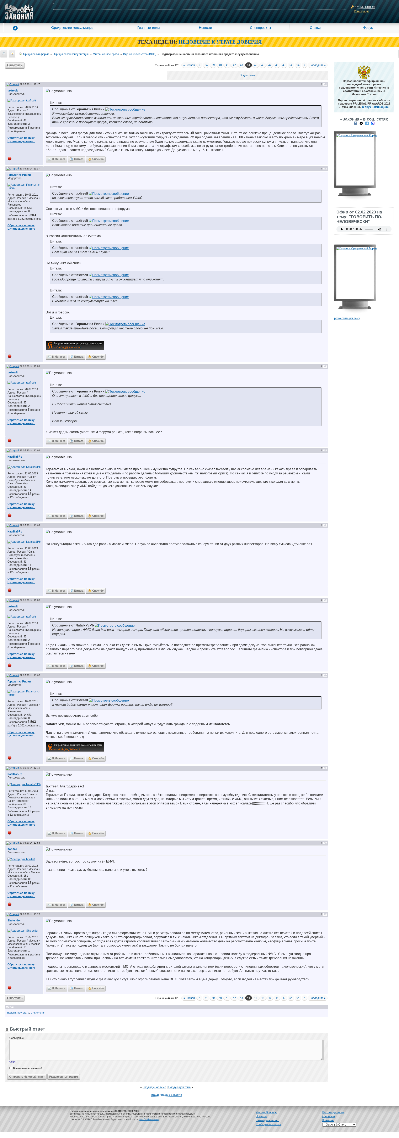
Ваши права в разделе (166, 1094)
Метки (10, 1007)
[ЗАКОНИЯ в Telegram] (367, 123)
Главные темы (148, 27)
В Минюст (58, 159)
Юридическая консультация (71, 54)
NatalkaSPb (14, 456)
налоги (11, 1012)
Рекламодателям (333, 1112)
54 (290, 65)
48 (276, 65)
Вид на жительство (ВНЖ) (139, 54)
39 (213, 65)
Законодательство (267, 1120)
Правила (261, 1116)
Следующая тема (179, 1087)
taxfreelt (12, 90)
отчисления (38, 1012)
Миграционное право (106, 54)
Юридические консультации (72, 27)
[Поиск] (3, 53)
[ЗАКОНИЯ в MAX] (372, 123)
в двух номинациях (375, 106)
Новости (205, 27)
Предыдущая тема (154, 1087)
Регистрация (361, 11)
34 (206, 65)
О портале (328, 1116)
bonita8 (12, 848)
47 (269, 65)
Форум (368, 27)
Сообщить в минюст (268, 1124)
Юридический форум (35, 54)
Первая (189, 65)
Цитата (78, 159)
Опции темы (247, 75)
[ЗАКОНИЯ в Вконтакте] (355, 123)
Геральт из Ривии (19, 174)
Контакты (328, 1120)
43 (241, 65)
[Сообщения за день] (12, 53)
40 (220, 65)
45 (255, 65)
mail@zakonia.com (149, 1119)
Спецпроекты (260, 27)
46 (262, 65)
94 (298, 65)
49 (283, 65)
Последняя (317, 65)
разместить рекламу (347, 318)
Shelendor (14, 920)
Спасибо (98, 159)
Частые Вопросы (266, 1112)
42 (234, 65)
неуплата (23, 1012)
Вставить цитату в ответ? (27, 1068)
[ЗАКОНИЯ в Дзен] (361, 123)
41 (227, 65)
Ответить (15, 65)
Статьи (315, 27)
